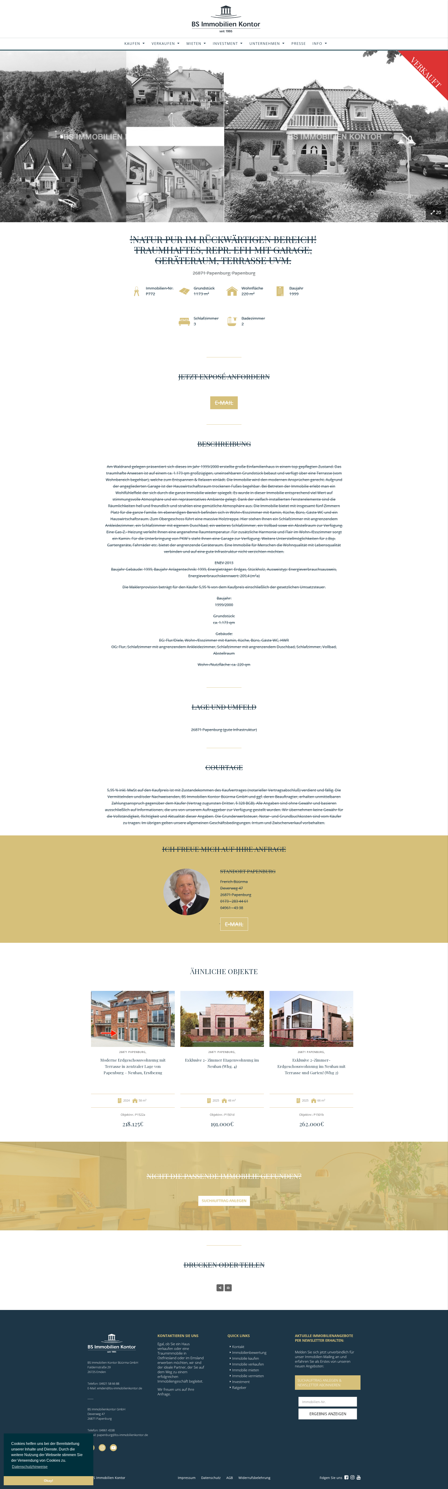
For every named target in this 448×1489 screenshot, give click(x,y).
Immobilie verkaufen (248, 1364)
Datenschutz (211, 1477)
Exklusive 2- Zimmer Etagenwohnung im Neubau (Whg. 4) (222, 1063)
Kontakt (238, 1346)
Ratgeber (239, 1387)
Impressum (187, 1477)
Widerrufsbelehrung (254, 1477)
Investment (225, 43)
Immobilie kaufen (245, 1358)
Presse (298, 43)
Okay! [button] (48, 1480)
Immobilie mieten (245, 1370)
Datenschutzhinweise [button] (30, 1467)
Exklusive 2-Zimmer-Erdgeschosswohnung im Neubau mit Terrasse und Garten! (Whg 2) (311, 1066)
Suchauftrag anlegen (224, 1200)
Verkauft (426, 72)
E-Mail (224, 402)
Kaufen (132, 43)
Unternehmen (264, 43)
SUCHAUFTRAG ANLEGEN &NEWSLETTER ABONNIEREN (320, 1382)
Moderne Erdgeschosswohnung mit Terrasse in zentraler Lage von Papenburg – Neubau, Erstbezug (132, 1066)
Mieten (193, 43)
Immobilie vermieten (248, 1375)
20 (438, 212)
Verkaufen (163, 43)
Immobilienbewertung (249, 1352)
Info (317, 43)
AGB (229, 1477)
